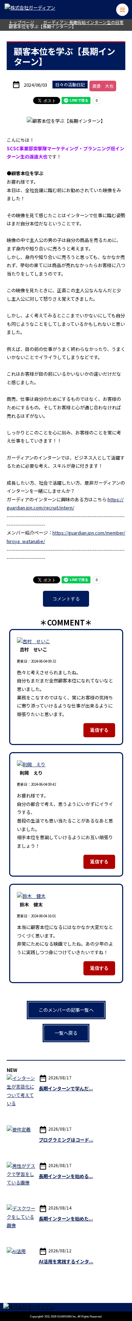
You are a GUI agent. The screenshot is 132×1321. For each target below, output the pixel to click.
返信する (99, 730)
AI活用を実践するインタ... (66, 1261)
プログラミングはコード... (66, 1139)
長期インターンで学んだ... (66, 1088)
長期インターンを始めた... (66, 1218)
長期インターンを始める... (66, 1176)
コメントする (66, 598)
